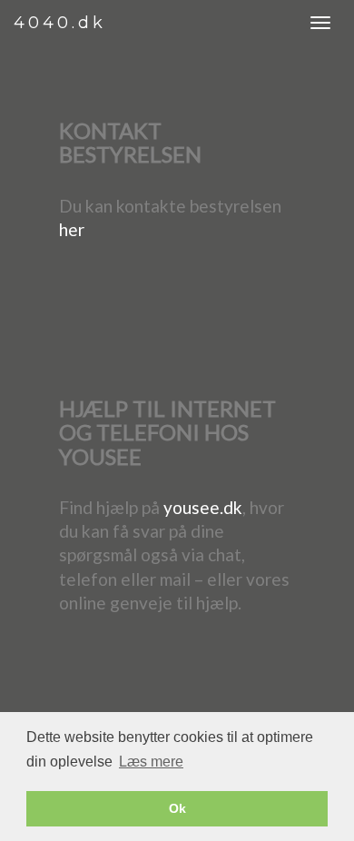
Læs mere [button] (151, 761)
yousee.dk (202, 507)
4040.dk (60, 23)
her (71, 229)
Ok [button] (177, 808)
